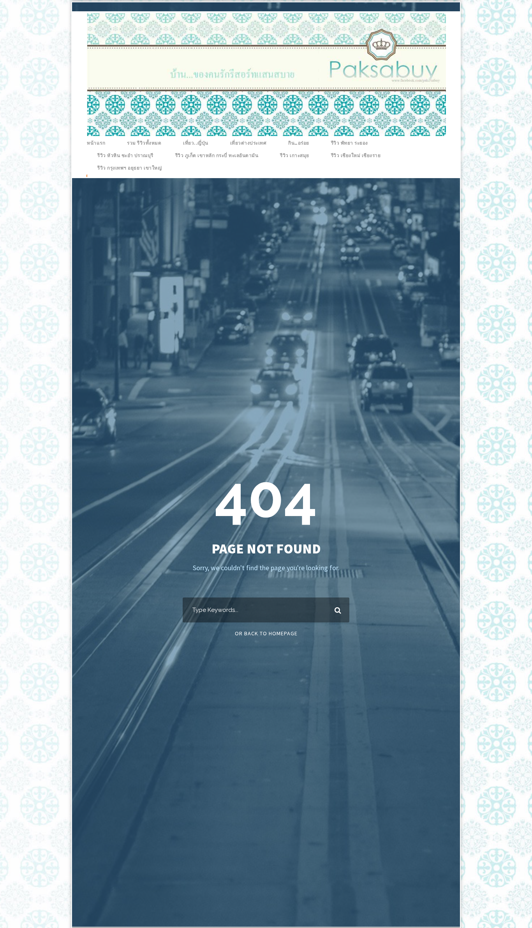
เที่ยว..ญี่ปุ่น (195, 143)
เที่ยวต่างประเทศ (248, 143)
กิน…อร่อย (298, 143)
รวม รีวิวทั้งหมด (144, 143)
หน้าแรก (96, 143)
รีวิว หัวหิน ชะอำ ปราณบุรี (125, 155)
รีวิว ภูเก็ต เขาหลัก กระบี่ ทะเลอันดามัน (217, 155)
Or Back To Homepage (266, 633)
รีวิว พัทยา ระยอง (349, 143)
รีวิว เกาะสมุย (294, 155)
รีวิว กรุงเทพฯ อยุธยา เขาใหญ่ (129, 168)
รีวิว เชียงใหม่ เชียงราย (356, 155)
